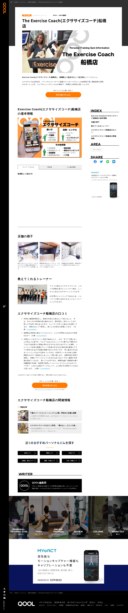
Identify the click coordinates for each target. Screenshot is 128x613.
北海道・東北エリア (28, 460)
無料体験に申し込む (63, 95)
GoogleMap (31, 329)
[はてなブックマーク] (114, 162)
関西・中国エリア (49, 460)
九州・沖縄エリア (72, 460)
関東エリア (49, 453)
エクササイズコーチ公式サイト (59, 98)
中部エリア (71, 453)
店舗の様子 (95, 122)
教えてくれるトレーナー (100, 126)
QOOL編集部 (62, 15)
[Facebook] (95, 162)
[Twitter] (101, 162)
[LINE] (107, 162)
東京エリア (27, 453)
